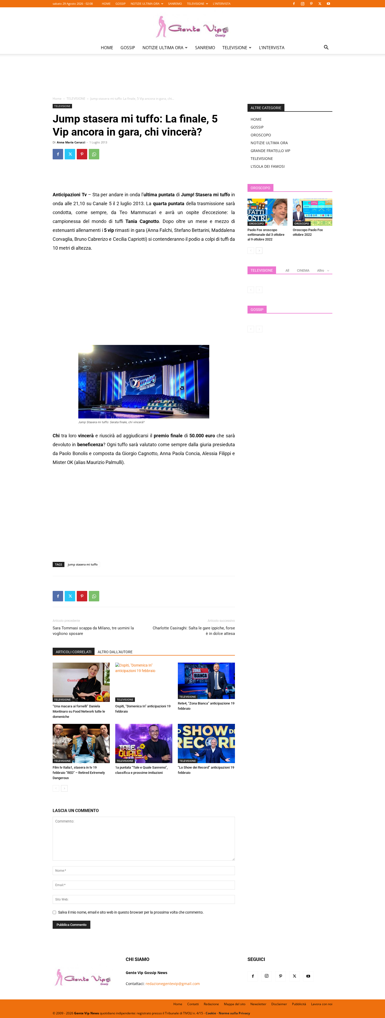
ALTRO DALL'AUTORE (115, 652)
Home (57, 98)
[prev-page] (56, 788)
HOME (106, 3)
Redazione (211, 1004)
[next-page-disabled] (259, 290)
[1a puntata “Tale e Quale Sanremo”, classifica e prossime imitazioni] (143, 743)
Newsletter (258, 1004)
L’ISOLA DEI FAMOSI (268, 166)
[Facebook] (294, 3)
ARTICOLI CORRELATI (73, 652)
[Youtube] (328, 3)
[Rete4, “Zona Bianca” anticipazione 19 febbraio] (206, 681)
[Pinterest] (311, 3)
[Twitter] (320, 3)
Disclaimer (279, 1004)
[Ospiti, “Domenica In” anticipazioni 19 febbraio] (143, 682)
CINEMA (303, 270)
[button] (326, 48)
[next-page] (64, 788)
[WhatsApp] (94, 154)
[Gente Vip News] (192, 24)
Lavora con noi (321, 1004)
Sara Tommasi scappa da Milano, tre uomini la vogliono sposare (93, 631)
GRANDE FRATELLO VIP (270, 150)
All (287, 270)
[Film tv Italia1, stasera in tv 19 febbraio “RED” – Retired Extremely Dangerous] (81, 743)
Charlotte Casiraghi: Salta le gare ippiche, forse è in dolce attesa (194, 631)
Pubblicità (299, 1004)
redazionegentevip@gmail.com (173, 983)
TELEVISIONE (195, 3)
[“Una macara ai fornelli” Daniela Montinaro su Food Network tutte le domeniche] (81, 682)
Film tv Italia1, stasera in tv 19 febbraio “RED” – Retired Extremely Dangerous (79, 772)
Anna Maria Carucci (71, 142)
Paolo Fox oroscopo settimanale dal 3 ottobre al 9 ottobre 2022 (266, 234)
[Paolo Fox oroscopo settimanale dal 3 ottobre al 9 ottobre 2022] (267, 212)
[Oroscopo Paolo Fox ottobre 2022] (313, 212)
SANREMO (175, 3)
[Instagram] (302, 3)
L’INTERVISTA (221, 3)
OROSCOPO (261, 134)
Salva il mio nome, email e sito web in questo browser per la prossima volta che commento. (131, 912)
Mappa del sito (234, 1004)
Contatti (193, 1004)
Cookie (211, 1013)
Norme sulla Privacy (234, 1013)
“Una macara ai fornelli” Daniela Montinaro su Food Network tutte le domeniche (79, 711)
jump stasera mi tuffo (83, 564)
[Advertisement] (192, 79)
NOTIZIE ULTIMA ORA (145, 3)
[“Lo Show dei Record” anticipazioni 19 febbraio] (206, 743)
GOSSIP (121, 3)
